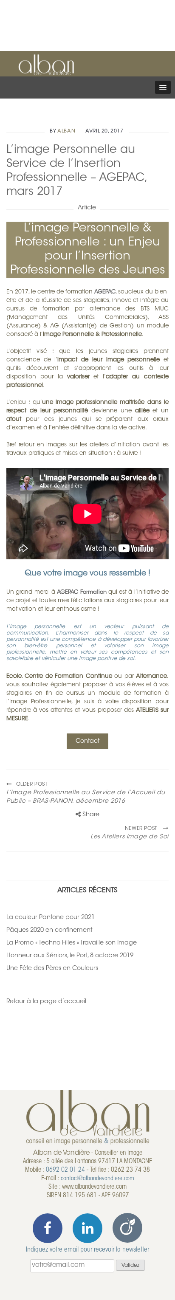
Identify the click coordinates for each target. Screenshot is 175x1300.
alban (66, 131)
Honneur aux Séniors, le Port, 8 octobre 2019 (69, 956)
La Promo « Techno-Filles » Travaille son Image (71, 943)
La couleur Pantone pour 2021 (50, 917)
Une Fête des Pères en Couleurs (52, 968)
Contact (87, 741)
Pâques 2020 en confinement (49, 930)
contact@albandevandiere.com (97, 1179)
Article (87, 208)
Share (90, 815)
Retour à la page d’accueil (46, 1001)
